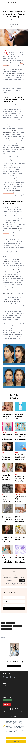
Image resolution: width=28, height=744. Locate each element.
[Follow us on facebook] (3, 677)
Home (7, 8)
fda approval (6, 628)
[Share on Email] (4, 637)
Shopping (18, 535)
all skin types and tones (9, 69)
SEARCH (14, 608)
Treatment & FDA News (20, 473)
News (16, 432)
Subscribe (6, 704)
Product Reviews (20, 412)
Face (12, 8)
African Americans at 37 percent (12, 301)
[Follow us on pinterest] (7, 677)
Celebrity (5, 432)
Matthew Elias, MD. (17, 228)
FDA (3, 623)
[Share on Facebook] (2, 637)
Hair (3, 473)
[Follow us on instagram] (10, 677)
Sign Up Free (14, 716)
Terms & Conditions (7, 697)
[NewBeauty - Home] (14, 2)
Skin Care (18, 494)
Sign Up (21, 580)
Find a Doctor (5, 685)
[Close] (25, 720)
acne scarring (6, 625)
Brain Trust (5, 690)
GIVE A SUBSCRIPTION (14, 666)
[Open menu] (2, 2)
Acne (10, 50)
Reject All (15, 737)
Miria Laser (10, 623)
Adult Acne (18, 8)
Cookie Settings (7, 699)
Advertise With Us (6, 688)
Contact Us (5, 681)
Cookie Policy (5, 695)
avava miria (17, 625)
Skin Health (5, 514)
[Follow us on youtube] (14, 677)
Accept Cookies (16, 741)
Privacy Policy (5, 692)
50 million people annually (12, 270)
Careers (4, 683)
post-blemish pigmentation (13, 73)
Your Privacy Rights (15, 734)
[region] (14, 731)
